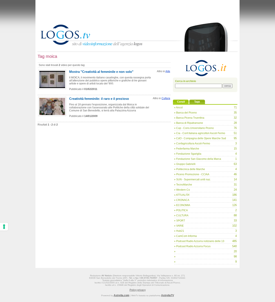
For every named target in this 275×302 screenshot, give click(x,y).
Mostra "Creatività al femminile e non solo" (101, 71)
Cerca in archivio (185, 81)
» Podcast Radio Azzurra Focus (192, 246)
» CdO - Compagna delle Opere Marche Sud (200, 138)
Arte (167, 71)
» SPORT (179, 220)
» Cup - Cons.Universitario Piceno (194, 128)
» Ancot (178, 107)
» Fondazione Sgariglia (187, 153)
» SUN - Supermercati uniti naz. (192, 179)
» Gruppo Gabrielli (185, 164)
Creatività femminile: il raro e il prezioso (99, 98)
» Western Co (182, 189)
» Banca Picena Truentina (189, 117)
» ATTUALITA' (182, 194)
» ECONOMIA (182, 205)
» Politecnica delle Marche (189, 169)
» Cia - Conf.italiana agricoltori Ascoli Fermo (199, 133)
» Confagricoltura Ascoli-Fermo (192, 143)
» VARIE (179, 225)
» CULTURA (181, 215)
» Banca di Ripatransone (188, 122)
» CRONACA (181, 200)
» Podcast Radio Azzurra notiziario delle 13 (199, 241)
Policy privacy (138, 290)
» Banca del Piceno (185, 112)
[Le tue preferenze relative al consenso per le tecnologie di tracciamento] (4, 227)
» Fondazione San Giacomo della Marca (197, 158)
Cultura (166, 98)
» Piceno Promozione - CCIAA (191, 174)
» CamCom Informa (185, 236)
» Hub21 (179, 230)
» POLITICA (181, 210)
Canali (181, 101)
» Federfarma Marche (186, 148)
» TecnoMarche (183, 184)
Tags (197, 101)
